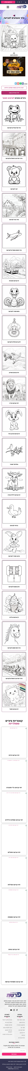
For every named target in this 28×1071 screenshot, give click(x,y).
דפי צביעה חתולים (14, 852)
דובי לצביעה (14, 189)
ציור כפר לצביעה (14, 219)
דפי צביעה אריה (14, 403)
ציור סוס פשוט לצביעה (14, 648)
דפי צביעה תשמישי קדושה (14, 982)
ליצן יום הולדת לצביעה (14, 342)
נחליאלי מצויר (14, 464)
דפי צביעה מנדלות (14, 885)
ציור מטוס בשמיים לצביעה (14, 250)
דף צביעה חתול (14, 709)
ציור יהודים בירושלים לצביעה (14, 158)
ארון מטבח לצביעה (14, 587)
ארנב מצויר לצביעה (14, 556)
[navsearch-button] (25, 2)
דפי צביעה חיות (14, 755)
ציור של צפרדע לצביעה (14, 128)
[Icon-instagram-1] (17, 2)
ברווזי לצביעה (14, 525)
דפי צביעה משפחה (14, 917)
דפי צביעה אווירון (14, 372)
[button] (8, 7)
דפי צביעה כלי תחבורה (14, 787)
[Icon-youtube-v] (19, 2)
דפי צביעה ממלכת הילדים (14, 820)
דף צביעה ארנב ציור (14, 434)
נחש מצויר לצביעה (14, 311)
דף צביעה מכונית (14, 281)
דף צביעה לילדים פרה (14, 495)
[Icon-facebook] (21, 2)
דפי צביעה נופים (14, 949)
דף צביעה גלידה (14, 617)
